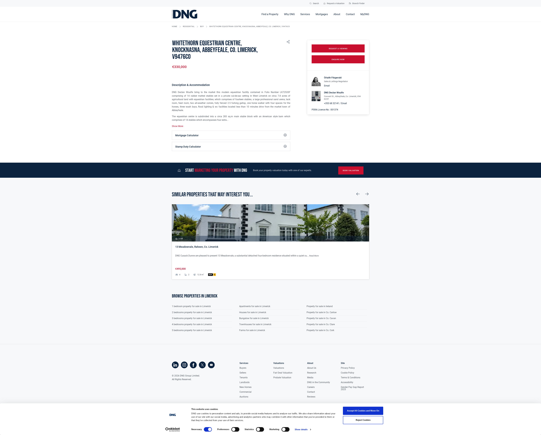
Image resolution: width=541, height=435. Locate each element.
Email (327, 85)
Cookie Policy (347, 372)
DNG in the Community (318, 382)
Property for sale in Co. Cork (320, 330)
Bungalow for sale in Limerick (254, 318)
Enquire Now (338, 60)
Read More (314, 256)
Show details (301, 429)
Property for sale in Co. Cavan (321, 318)
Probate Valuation (282, 377)
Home (174, 27)
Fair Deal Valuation (282, 372)
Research (311, 372)
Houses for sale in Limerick (252, 312)
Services (305, 14)
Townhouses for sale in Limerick (255, 324)
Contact (350, 14)
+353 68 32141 (331, 103)
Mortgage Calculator (187, 135)
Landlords (245, 382)
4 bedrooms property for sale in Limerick (192, 324)
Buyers (243, 368)
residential (189, 27)
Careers (311, 387)
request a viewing (338, 49)
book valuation (351, 171)
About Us (311, 368)
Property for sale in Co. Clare (321, 324)
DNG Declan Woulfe (334, 92)
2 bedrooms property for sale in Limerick (192, 312)
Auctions (244, 396)
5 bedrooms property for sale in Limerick (192, 330)
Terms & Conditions (350, 377)
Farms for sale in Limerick (252, 330)
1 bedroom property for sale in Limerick (191, 306)
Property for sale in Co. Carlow (322, 312)
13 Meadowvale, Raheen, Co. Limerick (196, 246)
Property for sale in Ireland (320, 306)
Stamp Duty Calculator (188, 146)
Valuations (278, 368)
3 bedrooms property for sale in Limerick (192, 318)
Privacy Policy (348, 368)
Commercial (245, 392)
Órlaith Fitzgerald (333, 77)
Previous (358, 194)
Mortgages (322, 14)
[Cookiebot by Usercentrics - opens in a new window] (172, 429)
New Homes (245, 387)
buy (202, 27)
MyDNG (364, 14)
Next (367, 194)
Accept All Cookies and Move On (363, 410)
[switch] (235, 429)
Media (310, 377)
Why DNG (289, 14)
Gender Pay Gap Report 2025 (352, 388)
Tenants (244, 377)
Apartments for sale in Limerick (254, 306)
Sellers (243, 372)
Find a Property (269, 14)
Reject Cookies (363, 420)
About (336, 14)
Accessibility (347, 382)
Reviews (311, 396)
